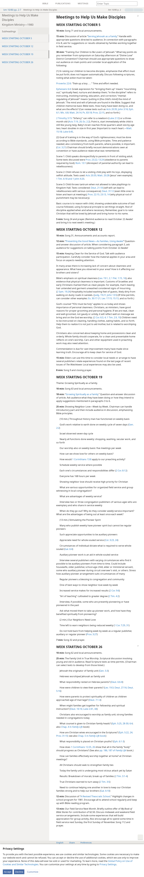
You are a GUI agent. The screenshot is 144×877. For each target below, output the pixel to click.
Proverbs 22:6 (63, 83)
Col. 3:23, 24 (111, 540)
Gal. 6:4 (68, 549)
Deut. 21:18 (97, 187)
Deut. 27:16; (120, 687)
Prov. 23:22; (92, 159)
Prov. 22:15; (94, 194)
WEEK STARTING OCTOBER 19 (17, 54)
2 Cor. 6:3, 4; (100, 317)
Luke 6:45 (67, 131)
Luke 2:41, (88, 708)
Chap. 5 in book (92, 735)
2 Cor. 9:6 (114, 590)
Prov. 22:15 (98, 112)
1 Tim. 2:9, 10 (113, 317)
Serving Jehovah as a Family (102, 36)
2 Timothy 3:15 (64, 118)
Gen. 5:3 (103, 670)
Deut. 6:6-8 (116, 682)
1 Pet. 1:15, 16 (118, 278)
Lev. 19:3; (109, 687)
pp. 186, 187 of (113, 750)
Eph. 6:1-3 (119, 741)
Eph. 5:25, (117, 723)
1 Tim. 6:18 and (64, 178)
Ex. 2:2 (85, 121)
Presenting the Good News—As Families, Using (94, 241)
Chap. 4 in (72, 726)
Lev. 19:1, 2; (105, 278)
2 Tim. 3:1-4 (121, 776)
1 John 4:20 (78, 178)
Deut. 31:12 (108, 191)
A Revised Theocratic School (95, 796)
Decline (19, 871)
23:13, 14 (105, 194)
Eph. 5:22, (124, 732)
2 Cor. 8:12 (121, 470)
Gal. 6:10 (105, 790)
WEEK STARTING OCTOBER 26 (17, 62)
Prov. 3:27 (92, 634)
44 (95, 708)
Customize (32, 871)
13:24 (101, 159)
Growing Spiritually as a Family (82, 394)
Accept (7, 871)
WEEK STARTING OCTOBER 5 (17, 38)
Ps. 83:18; (87, 112)
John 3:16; (123, 109)
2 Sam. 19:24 (63, 291)
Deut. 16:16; (76, 708)
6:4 (131, 723)
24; (131, 732)
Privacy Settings (108, 864)
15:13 (115, 298)
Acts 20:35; (112, 109)
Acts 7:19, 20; (75, 121)
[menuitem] (4, 4)
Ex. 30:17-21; (94, 298)
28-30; (125, 723)
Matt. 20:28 (103, 175)
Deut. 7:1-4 (95, 699)
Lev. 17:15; (106, 298)
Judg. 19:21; (100, 295)
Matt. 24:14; (75, 112)
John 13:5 (111, 295)
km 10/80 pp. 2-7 (12, 9)
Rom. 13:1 (81, 163)
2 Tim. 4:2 (114, 596)
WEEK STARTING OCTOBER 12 (17, 46)
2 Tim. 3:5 (105, 781)
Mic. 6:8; (64, 112)
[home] (4, 4)
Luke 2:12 (114, 118)
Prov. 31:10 (62, 735)
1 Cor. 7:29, (120, 625)
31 (127, 625)
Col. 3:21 (61, 147)
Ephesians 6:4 (63, 89)
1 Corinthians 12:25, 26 (83, 747)
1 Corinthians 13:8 (81, 459)
